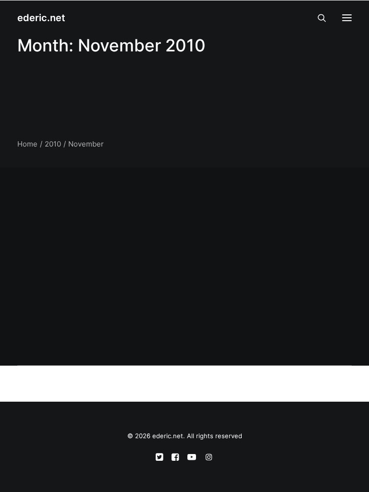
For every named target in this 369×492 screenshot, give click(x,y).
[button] (347, 18)
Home (27, 143)
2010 (53, 143)
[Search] (317, 17)
